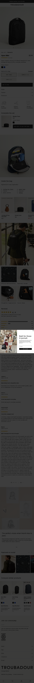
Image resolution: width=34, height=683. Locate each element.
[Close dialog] (33, 330)
